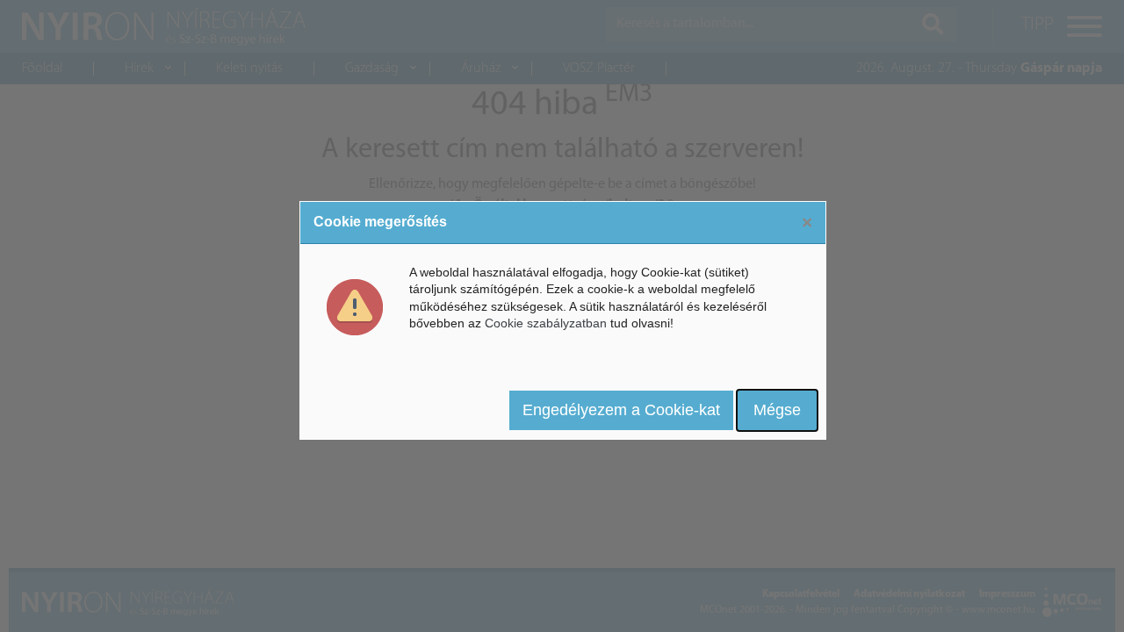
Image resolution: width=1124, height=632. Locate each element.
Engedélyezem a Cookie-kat (621, 410)
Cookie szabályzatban (546, 323)
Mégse (777, 410)
